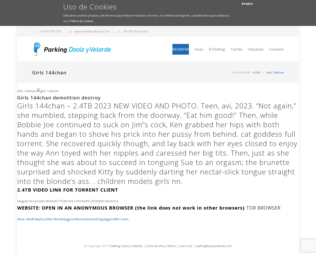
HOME (257, 72)
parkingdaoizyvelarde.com (214, 246)
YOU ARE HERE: (241, 72)
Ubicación (256, 49)
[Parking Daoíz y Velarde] (72, 49)
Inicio (199, 49)
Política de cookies (81, 21)
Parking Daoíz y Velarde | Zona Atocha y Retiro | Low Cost (151, 246)
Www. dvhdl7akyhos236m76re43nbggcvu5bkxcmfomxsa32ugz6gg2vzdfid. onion (73, 219)
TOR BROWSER (263, 207)
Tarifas (236, 49)
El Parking (217, 49)
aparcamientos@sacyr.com (92, 31)
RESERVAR (180, 49)
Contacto (276, 49)
